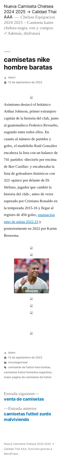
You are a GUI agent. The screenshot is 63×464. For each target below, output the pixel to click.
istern (11, 77)
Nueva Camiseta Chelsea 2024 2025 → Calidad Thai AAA (30, 12)
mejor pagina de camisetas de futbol (27, 377)
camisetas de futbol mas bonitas (29, 367)
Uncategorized (17, 362)
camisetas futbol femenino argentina (27, 372)
